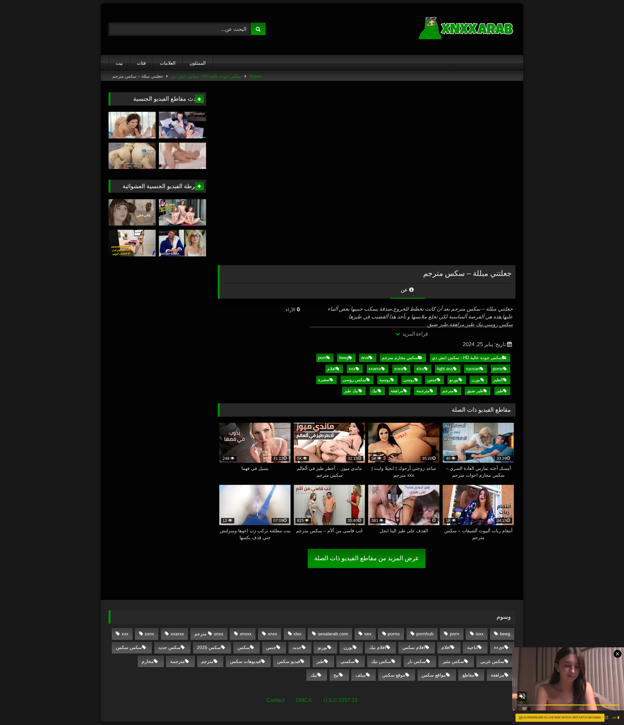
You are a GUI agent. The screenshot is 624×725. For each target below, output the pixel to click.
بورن (476, 379)
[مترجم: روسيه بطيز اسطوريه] (182, 156)
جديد (297, 647)
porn (322, 357)
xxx (352, 368)
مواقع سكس (434, 675)
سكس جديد (169, 647)
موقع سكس (393, 675)
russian (473, 368)
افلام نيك (377, 647)
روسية (384, 379)
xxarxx (375, 368)
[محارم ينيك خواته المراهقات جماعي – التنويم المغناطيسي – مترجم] (132, 156)
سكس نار (417, 661)
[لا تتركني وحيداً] (132, 212)
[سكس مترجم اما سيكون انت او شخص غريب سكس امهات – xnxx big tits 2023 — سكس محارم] (132, 243)
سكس (244, 647)
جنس (432, 379)
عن (405, 289)
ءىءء (499, 647)
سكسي (348, 661)
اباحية (472, 647)
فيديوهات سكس (245, 661)
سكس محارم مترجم (400, 357)
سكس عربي (492, 661)
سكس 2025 (209, 647)
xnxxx (246, 633)
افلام (331, 368)
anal (365, 357)
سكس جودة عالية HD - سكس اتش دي (206, 76)
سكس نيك (381, 661)
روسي (408, 379)
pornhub (425, 633)
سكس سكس (129, 647)
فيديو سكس (288, 661)
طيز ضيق (475, 390)
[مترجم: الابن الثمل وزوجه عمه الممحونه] (182, 125)
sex (367, 633)
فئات (141, 63)
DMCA (304, 700)
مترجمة (423, 390)
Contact (275, 700)
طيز (499, 390)
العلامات (168, 63)
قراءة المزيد (414, 334)
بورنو (454, 379)
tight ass (445, 368)
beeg (343, 357)
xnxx (398, 368)
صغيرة (324, 379)
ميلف (361, 675)
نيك (374, 390)
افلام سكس (413, 647)
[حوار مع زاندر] (182, 243)
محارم (148, 661)
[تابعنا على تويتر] (132, 125)
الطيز (498, 379)
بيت (119, 63)
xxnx (149, 633)
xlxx (420, 368)
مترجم (448, 390)
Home (255, 76)
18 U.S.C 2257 (340, 700)
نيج (336, 675)
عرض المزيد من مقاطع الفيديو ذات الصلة (366, 558)
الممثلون (197, 63)
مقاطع (468, 675)
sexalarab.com (333, 633)
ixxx (480, 633)
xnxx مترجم (208, 633)
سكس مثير (453, 661)
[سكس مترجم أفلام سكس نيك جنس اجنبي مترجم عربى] (466, 29)
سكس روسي (354, 379)
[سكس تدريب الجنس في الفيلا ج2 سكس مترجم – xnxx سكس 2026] (182, 212)
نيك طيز (351, 390)
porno (498, 368)
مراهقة (397, 390)
